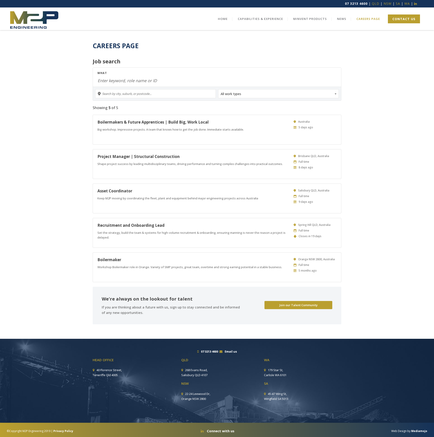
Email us (231, 351)
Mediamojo (419, 431)
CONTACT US (403, 19)
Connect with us (220, 431)
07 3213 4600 (356, 3)
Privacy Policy (63, 431)
